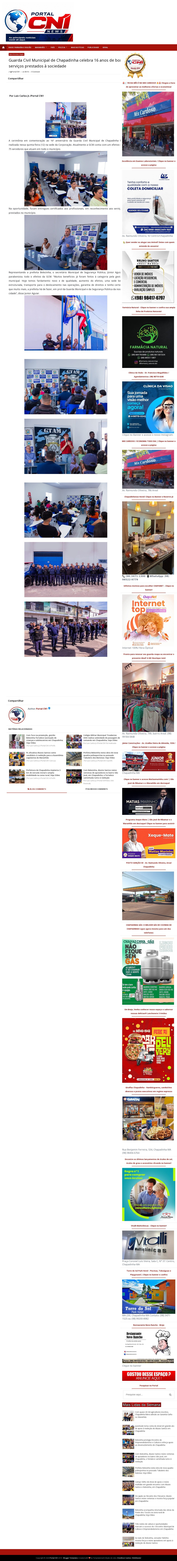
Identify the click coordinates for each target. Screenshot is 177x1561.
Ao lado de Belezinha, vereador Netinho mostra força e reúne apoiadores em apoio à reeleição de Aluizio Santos (154, 1540)
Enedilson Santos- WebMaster (129, 1558)
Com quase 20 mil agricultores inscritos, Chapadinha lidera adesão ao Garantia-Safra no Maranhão (153, 1414)
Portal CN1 (41, 708)
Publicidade (93, 47)
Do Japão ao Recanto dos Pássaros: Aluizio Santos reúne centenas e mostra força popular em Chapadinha (154, 1498)
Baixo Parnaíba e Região (20, 47)
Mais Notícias (77, 47)
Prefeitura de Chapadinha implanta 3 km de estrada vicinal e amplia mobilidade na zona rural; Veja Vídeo (43, 772)
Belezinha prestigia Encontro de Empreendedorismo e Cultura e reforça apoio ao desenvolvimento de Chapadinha (154, 1442)
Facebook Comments (97, 789)
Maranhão (41, 47)
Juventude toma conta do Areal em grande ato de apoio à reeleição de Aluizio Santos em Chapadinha (154, 1428)
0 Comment (35, 72)
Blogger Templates (70, 1558)
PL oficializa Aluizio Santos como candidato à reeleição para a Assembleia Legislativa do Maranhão (44, 755)
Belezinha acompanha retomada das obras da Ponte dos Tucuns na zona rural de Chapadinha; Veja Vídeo (154, 1512)
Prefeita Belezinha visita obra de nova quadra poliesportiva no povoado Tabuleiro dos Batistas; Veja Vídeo (100, 755)
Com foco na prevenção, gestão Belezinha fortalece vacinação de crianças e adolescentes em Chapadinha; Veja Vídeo (44, 739)
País (53, 47)
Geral (105, 47)
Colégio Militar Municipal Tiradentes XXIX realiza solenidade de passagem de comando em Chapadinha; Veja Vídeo (101, 737)
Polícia (63, 47)
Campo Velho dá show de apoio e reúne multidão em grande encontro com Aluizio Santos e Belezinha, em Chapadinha (153, 1484)
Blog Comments (37, 789)
